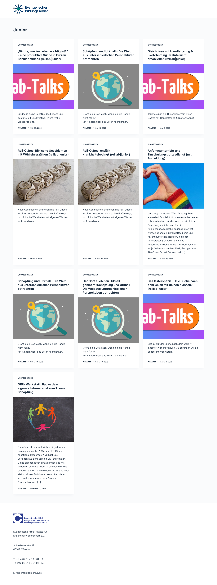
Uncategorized (25, 45)
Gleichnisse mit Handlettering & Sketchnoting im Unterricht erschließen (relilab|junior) (170, 55)
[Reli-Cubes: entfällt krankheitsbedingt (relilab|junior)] (108, 182)
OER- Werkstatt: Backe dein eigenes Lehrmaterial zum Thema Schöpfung (41, 388)
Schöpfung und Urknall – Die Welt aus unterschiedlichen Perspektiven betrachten (108, 55)
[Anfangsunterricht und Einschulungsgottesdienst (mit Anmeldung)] (173, 186)
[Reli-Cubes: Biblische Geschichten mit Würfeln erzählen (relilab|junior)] (43, 182)
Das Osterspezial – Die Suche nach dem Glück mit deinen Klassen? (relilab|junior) (173, 285)
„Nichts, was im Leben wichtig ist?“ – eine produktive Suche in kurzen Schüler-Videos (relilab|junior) (43, 55)
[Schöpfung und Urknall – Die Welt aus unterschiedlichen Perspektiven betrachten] (108, 86)
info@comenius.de (31, 572)
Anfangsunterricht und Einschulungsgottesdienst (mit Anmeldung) (170, 154)
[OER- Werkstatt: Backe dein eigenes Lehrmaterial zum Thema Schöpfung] (43, 419)
